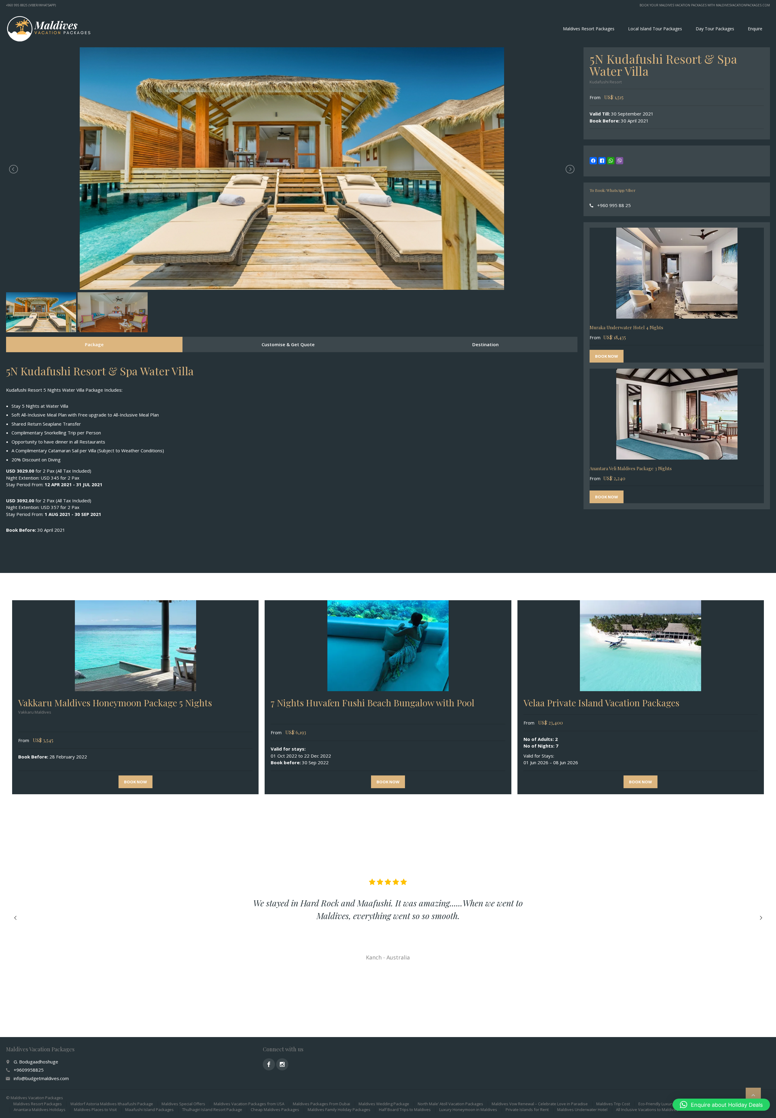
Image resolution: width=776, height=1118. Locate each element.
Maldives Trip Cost (613, 1103)
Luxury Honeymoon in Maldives (468, 1109)
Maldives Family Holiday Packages (339, 1109)
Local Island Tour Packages (655, 29)
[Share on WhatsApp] (610, 160)
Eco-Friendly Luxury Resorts (663, 1103)
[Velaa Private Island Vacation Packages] (640, 645)
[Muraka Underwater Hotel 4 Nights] (677, 273)
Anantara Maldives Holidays (39, 1109)
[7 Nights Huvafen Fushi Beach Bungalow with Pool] (388, 645)
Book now (606, 356)
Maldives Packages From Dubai (321, 1103)
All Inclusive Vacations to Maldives (647, 1109)
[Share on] (628, 160)
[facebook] (269, 1064)
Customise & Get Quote (288, 344)
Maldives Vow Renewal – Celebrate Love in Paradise (540, 1103)
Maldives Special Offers (183, 1103)
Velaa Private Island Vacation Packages (601, 703)
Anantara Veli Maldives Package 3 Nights (631, 468)
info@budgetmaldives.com (41, 1078)
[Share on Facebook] (593, 160)
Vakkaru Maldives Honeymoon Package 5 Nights (115, 703)
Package (94, 344)
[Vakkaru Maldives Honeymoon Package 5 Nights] (135, 645)
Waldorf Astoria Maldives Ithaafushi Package (111, 1103)
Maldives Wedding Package (384, 1103)
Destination (485, 344)
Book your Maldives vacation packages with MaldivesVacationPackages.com (705, 5)
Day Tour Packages (715, 29)
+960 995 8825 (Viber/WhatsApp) (31, 5)
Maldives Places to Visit (95, 1109)
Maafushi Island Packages (149, 1109)
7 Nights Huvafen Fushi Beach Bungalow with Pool (372, 703)
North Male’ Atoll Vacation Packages (450, 1103)
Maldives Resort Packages (588, 29)
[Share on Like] (602, 160)
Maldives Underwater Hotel (582, 1109)
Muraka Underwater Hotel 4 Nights (626, 327)
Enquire (755, 29)
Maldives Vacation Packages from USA (249, 1103)
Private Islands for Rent (527, 1109)
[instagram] (282, 1064)
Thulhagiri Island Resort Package (212, 1109)
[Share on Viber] (619, 160)
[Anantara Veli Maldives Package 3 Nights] (677, 414)
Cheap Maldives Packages (275, 1109)
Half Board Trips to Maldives (405, 1109)
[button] (721, 1105)
